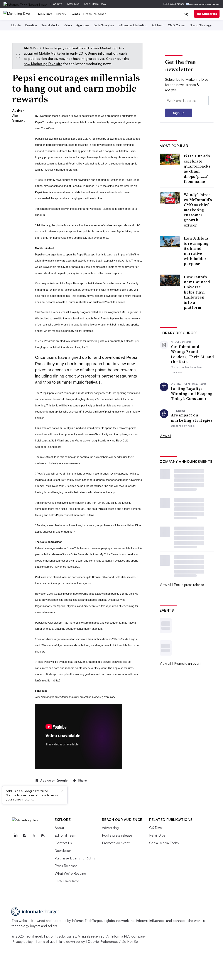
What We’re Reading (70, 873)
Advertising (110, 827)
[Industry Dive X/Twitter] (34, 835)
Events (75, 14)
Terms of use (45, 941)
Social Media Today (95, 3)
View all (165, 436)
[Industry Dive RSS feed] (43, 835)
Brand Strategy (201, 25)
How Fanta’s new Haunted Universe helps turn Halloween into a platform (197, 292)
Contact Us (63, 843)
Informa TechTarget (87, 920)
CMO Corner (177, 25)
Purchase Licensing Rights (75, 858)
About (59, 827)
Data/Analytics (104, 25)
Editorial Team (65, 835)
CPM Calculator (67, 881)
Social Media (50, 25)
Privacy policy (22, 941)
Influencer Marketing (133, 25)
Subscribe (209, 13)
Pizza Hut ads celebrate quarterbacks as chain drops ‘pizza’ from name (197, 168)
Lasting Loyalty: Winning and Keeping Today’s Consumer (192, 393)
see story (73, 566)
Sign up (178, 113)
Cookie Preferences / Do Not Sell (113, 941)
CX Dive (57, 3)
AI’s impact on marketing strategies (192, 418)
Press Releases (94, 14)
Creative (31, 25)
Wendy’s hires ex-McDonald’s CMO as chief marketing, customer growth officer (198, 210)
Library (61, 14)
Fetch (47, 486)
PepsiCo (76, 186)
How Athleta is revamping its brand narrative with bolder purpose (196, 251)
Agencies (82, 25)
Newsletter (63, 850)
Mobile (16, 25)
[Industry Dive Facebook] (24, 835)
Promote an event (187, 663)
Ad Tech (158, 25)
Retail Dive (73, 3)
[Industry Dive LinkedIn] (15, 835)
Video (68, 25)
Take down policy (71, 941)
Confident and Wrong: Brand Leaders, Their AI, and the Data (192, 354)
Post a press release (189, 584)
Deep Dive (44, 14)
